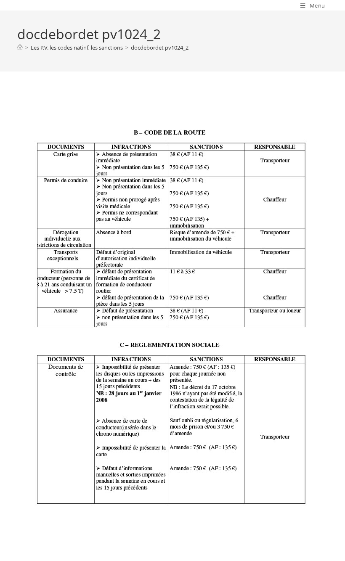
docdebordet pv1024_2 (159, 47)
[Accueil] (20, 47)
